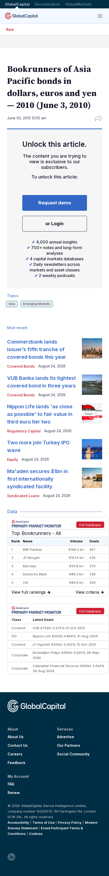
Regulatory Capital (24, 431)
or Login (54, 223)
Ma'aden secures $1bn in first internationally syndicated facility (37, 479)
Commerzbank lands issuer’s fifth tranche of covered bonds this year (36, 349)
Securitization (47, 4)
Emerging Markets (36, 304)
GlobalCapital (17, 4)
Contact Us (18, 745)
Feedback (16, 763)
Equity (12, 459)
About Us (16, 737)
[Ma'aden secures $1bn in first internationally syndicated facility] (92, 478)
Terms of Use (43, 822)
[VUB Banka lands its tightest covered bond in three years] (92, 385)
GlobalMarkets (78, 4)
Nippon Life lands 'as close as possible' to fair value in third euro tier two (39, 414)
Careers (15, 754)
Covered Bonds (21, 366)
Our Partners (68, 745)
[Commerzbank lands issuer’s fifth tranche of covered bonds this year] (92, 348)
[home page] (21, 15)
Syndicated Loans (23, 496)
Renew (14, 792)
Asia (10, 29)
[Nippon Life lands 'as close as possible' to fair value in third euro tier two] (92, 413)
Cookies (36, 834)
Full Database (90, 525)
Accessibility (18, 822)
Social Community (73, 754)
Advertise (65, 737)
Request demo (54, 202)
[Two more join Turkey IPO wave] (92, 449)
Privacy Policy (70, 822)
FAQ (11, 784)
